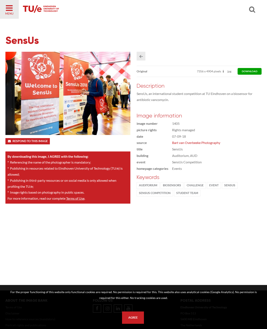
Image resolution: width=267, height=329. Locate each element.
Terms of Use (75, 198)
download (249, 71)
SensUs (229, 185)
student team (187, 193)
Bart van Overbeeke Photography (196, 143)
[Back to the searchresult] (141, 56)
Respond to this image (30, 141)
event (214, 185)
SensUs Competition (155, 193)
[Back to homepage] (71, 9)
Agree (133, 317)
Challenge (195, 185)
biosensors (172, 185)
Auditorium (148, 185)
